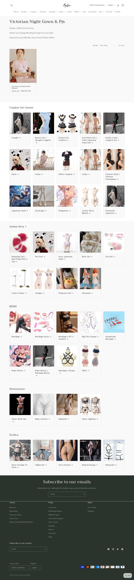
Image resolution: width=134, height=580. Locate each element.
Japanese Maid (19, 211)
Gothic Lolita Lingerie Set (111, 139)
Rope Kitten (17, 370)
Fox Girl (109, 256)
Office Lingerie (66, 174)
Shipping (51, 526)
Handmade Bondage (110, 337)
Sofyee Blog (13, 511)
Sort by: (95, 45)
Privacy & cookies (15, 515)
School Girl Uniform (64, 139)
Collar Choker (18, 293)
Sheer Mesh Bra (19, 419)
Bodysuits (109, 465)
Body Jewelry (41, 419)
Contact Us (52, 507)
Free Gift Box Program (55, 518)
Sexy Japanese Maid (65, 257)
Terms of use (13, 518)
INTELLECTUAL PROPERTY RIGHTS (21, 522)
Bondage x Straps (67, 370)
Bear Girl (86, 256)
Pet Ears (39, 256)
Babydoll (63, 419)
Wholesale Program (55, 511)
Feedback (91, 511)
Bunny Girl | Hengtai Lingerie (43, 139)
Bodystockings (88, 465)
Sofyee (16, 575)
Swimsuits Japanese (110, 212)
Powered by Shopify (24, 575)
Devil (14, 174)
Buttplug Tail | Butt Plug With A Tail (20, 259)
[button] (11, 5)
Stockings (39, 211)
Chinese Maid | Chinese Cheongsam (112, 176)
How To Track (53, 522)
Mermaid (86, 293)
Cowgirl (15, 138)
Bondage (16, 336)
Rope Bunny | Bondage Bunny (42, 372)
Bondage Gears (42, 336)
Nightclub (39, 465)
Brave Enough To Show (19, 466)
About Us (12, 507)
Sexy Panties (65, 465)
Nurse (38, 174)
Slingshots (63, 211)
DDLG (84, 370)
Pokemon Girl (65, 293)
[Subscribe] (83, 494)
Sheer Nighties (89, 419)
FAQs (50, 537)
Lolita (85, 174)
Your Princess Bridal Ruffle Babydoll (21, 87)
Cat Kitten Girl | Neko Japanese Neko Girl (89, 140)
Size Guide (52, 533)
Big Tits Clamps (89, 336)
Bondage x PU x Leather (66, 337)
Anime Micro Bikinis (88, 212)
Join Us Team (92, 507)
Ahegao (38, 293)
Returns (51, 529)
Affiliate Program (54, 515)
